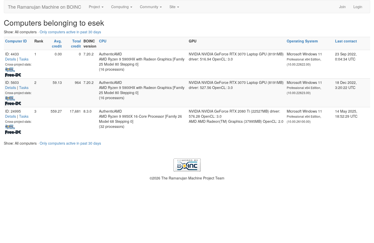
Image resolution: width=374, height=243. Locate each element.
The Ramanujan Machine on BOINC (44, 6)
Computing (120, 6)
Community (149, 6)
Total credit (76, 43)
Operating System (302, 40)
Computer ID (16, 40)
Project (95, 6)
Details (10, 59)
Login (357, 6)
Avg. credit (57, 43)
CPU (102, 40)
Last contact (346, 40)
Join (342, 6)
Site (173, 6)
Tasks (23, 59)
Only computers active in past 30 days (70, 31)
